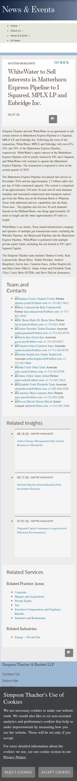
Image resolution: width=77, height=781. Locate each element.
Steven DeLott (44, 401)
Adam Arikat (41, 376)
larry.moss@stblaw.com (28, 397)
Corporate (20, 592)
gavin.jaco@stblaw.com (28, 341)
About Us (15, 30)
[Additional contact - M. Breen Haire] (26, 320)
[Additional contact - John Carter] (23, 367)
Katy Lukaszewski (50, 307)
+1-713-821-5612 (58, 303)
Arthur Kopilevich (51, 354)
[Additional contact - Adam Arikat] (24, 376)
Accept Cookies (55, 772)
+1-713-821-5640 (54, 324)
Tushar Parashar (46, 329)
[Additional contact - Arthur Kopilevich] (27, 354)
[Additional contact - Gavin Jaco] (23, 337)
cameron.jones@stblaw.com (31, 350)
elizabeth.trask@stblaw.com (31, 388)
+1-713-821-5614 (55, 380)
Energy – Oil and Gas (27, 637)
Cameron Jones (45, 346)
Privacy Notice (14, 756)
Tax (17, 605)
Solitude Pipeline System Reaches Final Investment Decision (39, 486)
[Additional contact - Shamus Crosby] (26, 299)
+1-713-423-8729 (58, 350)
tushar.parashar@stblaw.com (31, 333)
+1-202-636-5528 (58, 388)
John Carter (39, 367)
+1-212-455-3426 (59, 406)
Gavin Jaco (38, 337)
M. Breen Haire (46, 320)
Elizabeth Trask (46, 384)
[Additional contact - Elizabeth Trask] (26, 384)
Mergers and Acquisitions (29, 596)
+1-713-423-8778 (58, 333)
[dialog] (38, 734)
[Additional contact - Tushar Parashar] (26, 329)
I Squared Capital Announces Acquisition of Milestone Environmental (42, 530)
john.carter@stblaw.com (29, 371)
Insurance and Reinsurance (30, 618)
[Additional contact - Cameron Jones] (25, 346)
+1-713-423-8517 (53, 341)
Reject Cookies (18, 772)
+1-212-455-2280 (53, 397)
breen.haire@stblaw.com (29, 324)
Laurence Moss (45, 393)
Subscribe (10, 680)
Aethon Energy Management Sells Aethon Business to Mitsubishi (40, 443)
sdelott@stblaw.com (36, 406)
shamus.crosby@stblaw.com (31, 303)
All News (15, 40)
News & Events (19, 35)
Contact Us (11, 674)
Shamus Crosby (46, 299)
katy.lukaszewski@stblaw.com (41, 311)
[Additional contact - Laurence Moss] (25, 393)
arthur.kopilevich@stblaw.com (44, 359)
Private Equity (23, 601)
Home (13, 25)
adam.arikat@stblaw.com (29, 380)
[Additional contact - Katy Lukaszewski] (27, 307)
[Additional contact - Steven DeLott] (25, 401)
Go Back (61, 62)
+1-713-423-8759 (54, 371)
